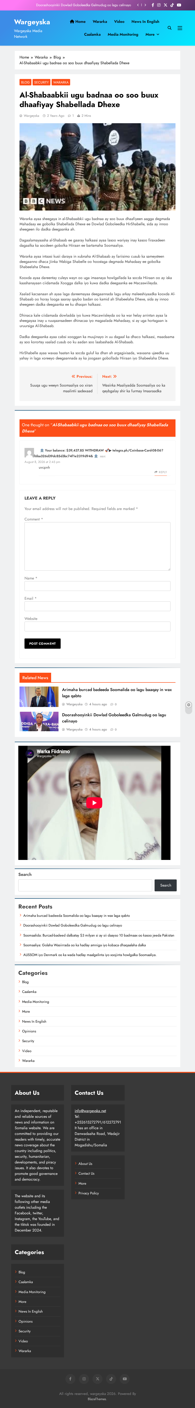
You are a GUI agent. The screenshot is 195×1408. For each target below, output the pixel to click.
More (150, 34)
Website (30, 618)
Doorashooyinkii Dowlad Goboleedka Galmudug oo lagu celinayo (83, 5)
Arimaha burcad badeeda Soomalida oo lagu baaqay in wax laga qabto (76, 915)
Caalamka (92, 34)
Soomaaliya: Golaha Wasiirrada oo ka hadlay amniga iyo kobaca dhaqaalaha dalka (84, 945)
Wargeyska (32, 22)
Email (30, 598)
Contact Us (86, 1173)
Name (30, 578)
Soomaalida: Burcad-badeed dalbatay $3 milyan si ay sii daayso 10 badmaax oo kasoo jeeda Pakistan (98, 935)
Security (41, 82)
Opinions (29, 1031)
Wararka (100, 21)
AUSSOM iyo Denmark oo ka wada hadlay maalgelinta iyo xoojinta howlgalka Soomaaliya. (89, 954)
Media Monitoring (123, 34)
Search (25, 874)
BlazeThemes (97, 1399)
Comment (33, 519)
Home (80, 21)
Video (119, 21)
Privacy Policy (88, 1193)
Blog (25, 82)
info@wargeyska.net (90, 1111)
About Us (85, 1163)
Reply (163, 472)
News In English (145, 21)
